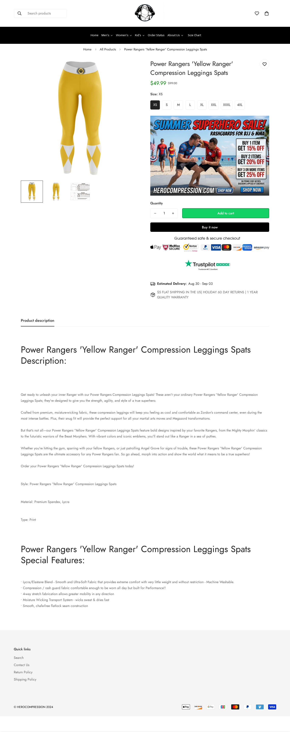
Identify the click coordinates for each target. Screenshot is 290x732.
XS (155, 104)
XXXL (226, 104)
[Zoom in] (130, 67)
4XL (239, 104)
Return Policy (23, 672)
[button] (267, 13)
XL (202, 104)
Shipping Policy (25, 679)
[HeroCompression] (145, 13)
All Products (108, 49)
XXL (213, 104)
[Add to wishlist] (264, 64)
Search (19, 657)
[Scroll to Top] (282, 709)
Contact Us (21, 664)
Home (87, 49)
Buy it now (210, 227)
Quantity (156, 203)
